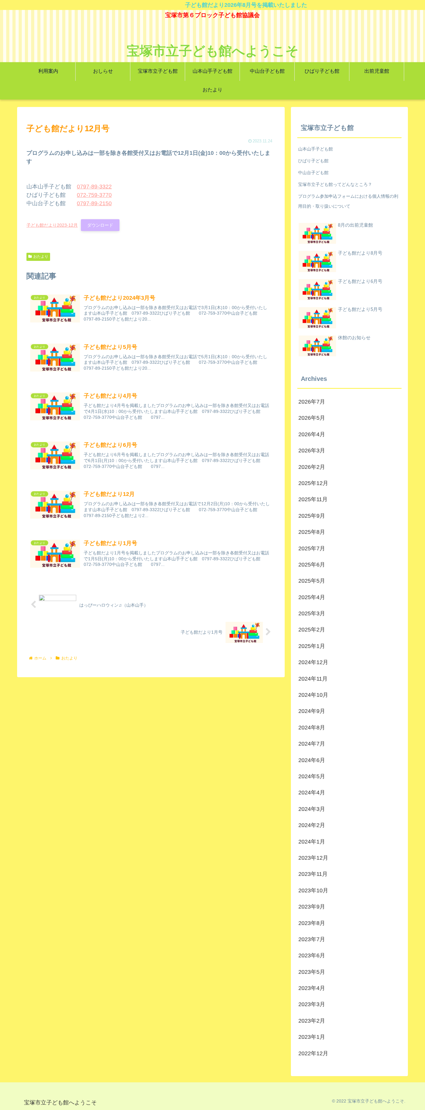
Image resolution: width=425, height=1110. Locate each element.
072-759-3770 (94, 195)
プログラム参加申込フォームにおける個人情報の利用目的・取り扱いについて (348, 201)
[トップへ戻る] (415, 1100)
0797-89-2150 (94, 203)
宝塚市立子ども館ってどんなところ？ (335, 184)
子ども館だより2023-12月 (52, 225)
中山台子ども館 (313, 172)
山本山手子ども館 (315, 148)
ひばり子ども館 (313, 160)
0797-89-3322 (94, 186)
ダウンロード (100, 225)
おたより (40, 256)
